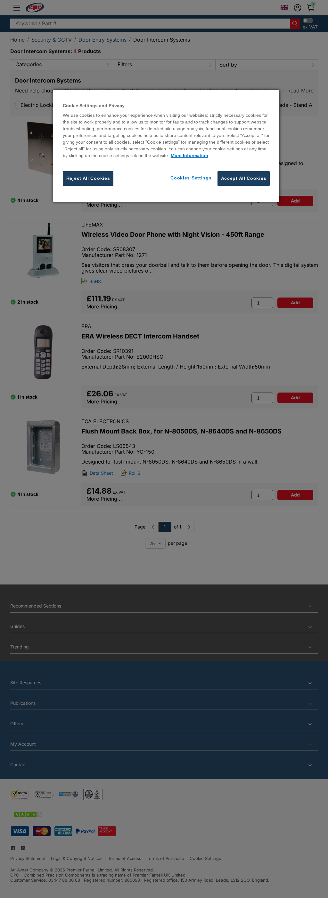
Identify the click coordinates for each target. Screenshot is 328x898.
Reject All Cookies (88, 178)
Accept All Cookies (243, 178)
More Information (189, 155)
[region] (166, 146)
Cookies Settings (190, 177)
